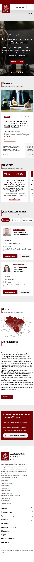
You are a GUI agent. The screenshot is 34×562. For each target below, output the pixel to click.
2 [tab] (15, 72)
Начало (30, 13)
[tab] (13, 150)
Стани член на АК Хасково (16, 435)
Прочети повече (17, 61)
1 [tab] (11, 72)
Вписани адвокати (8, 527)
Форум (4, 535)
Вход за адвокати (8, 539)
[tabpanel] (17, 48)
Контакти (5, 542)
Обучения (5, 531)
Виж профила (10, 256)
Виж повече (7, 397)
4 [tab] (20, 72)
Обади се (25, 256)
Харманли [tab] (15, 220)
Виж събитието (14, 199)
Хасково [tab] (5, 220)
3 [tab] (18, 72)
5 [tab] (22, 72)
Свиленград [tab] (27, 220)
